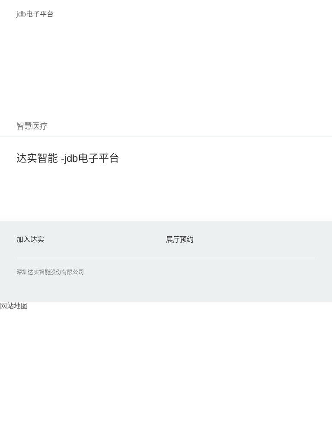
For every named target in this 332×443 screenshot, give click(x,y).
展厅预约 (180, 239)
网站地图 (14, 306)
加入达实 (30, 239)
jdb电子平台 (35, 14)
